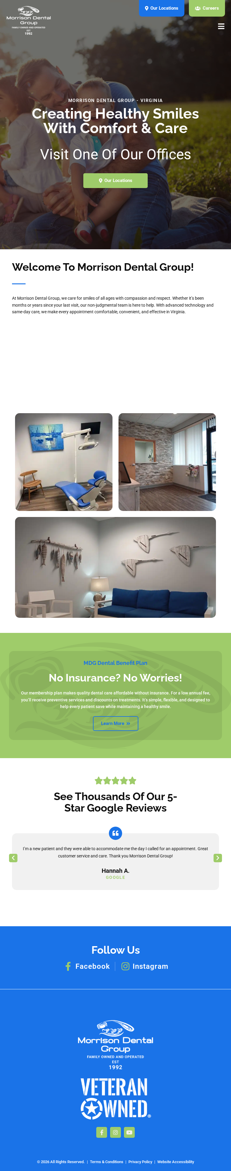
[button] (13, 858)
